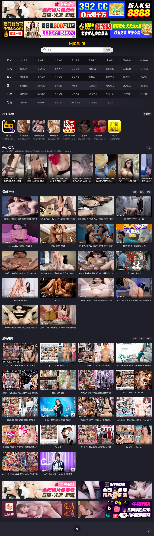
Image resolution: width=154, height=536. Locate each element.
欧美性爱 (75, 77)
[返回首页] (149, 531)
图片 (9, 85)
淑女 (142, 338)
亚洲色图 (41, 85)
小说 (9, 94)
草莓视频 (58, 102)
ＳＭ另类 (144, 68)
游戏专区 (75, 60)
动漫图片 (75, 85)
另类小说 (110, 94)
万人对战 (58, 60)
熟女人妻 (93, 68)
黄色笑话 (127, 94)
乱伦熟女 (127, 77)
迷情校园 (93, 94)
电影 (9, 77)
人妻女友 (58, 94)
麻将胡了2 (92, 60)
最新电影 (8, 338)
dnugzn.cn (77, 43)
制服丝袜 (93, 77)
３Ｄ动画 (75, 68)
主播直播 (127, 68)
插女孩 (24, 102)
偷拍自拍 (41, 77)
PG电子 (24, 60)
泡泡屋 (110, 102)
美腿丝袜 (93, 85)
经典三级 (110, 77)
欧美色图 (58, 85)
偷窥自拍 (24, 85)
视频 (9, 68)
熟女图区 (127, 85)
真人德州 (41, 60)
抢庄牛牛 (144, 60)
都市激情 (24, 94)
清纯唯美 (110, 85)
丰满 (135, 338)
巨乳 (142, 192)
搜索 (108, 50)
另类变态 (144, 77)
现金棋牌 (127, 60)
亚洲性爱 (24, 77)
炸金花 (110, 60)
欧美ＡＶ (58, 68)
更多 (149, 192)
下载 (149, 148)
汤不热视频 (75, 102)
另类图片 (144, 85)
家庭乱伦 (41, 94)
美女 (135, 192)
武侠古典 (75, 94)
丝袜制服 (110, 68)
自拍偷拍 (41, 68)
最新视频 (8, 192)
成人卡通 (58, 77)
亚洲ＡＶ (24, 68)
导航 (9, 102)
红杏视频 (93, 102)
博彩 (9, 60)
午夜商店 (41, 102)
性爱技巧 (144, 94)
